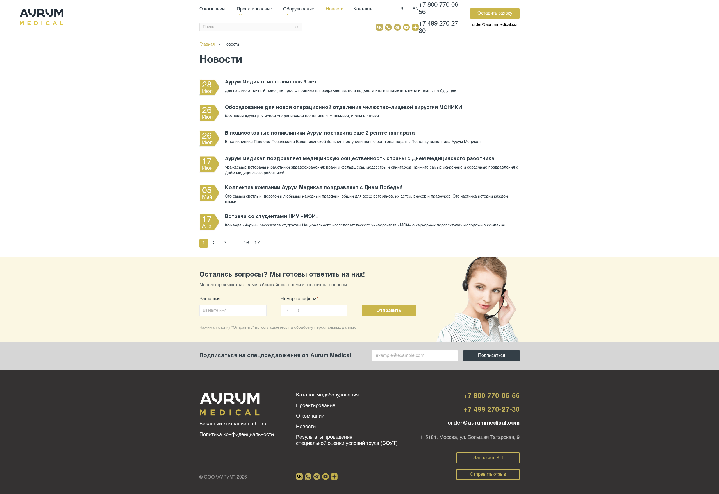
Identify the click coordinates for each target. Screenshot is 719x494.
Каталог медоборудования (327, 395)
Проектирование (315, 406)
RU (403, 9)
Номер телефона (299, 299)
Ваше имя (209, 299)
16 (246, 243)
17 (257, 243)
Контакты (363, 9)
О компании (310, 416)
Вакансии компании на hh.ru (232, 424)
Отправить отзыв (488, 474)
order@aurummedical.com (496, 25)
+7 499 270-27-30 (439, 27)
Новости (334, 9)
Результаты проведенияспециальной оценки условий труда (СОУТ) (347, 440)
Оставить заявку (494, 13)
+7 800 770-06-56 (439, 8)
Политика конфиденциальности (236, 434)
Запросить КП (488, 458)
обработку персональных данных (325, 328)
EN (415, 9)
